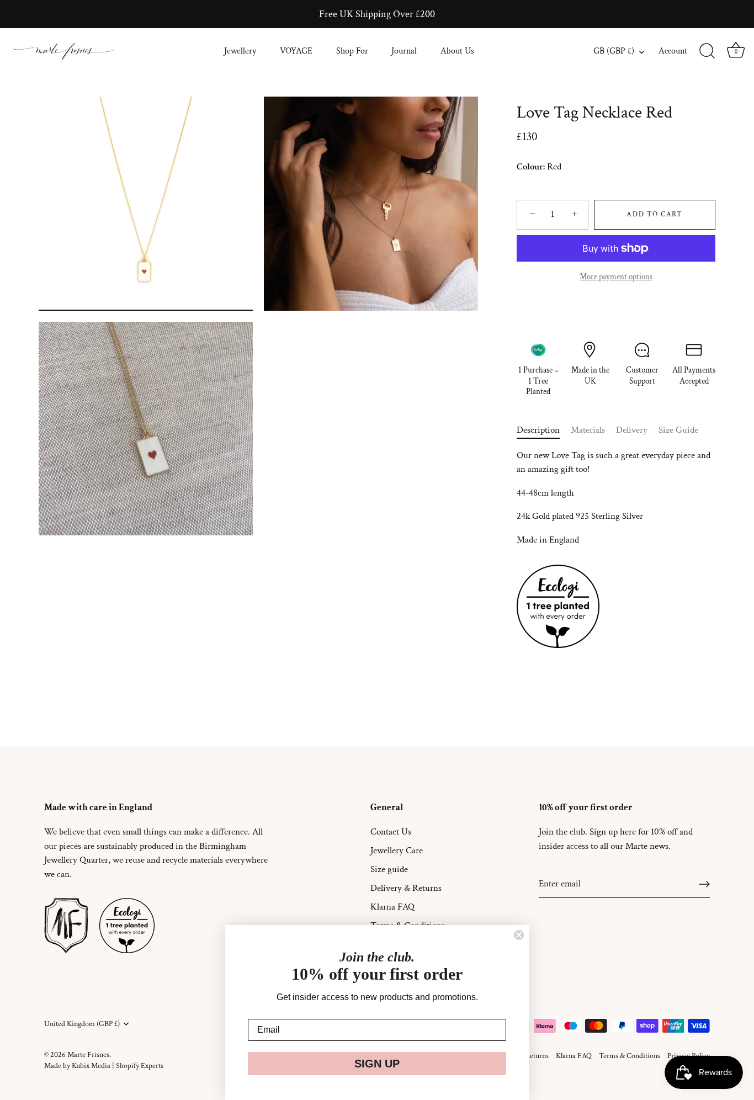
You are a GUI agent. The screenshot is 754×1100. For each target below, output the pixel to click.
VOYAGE (296, 51)
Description (538, 430)
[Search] (707, 51)
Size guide (389, 869)
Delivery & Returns (406, 888)
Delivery (631, 430)
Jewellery (240, 51)
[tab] (544, 430)
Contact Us (390, 832)
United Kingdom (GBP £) (82, 1024)
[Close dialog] (518, 934)
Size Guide (678, 430)
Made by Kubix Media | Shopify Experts (103, 1065)
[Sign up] (704, 884)
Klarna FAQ (392, 907)
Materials (588, 430)
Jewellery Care (396, 850)
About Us (457, 51)
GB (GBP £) (613, 51)
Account (673, 51)
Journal (404, 51)
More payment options (616, 276)
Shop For (352, 51)
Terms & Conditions (629, 1055)
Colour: (531, 166)
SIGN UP (377, 1064)
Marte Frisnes (88, 1054)
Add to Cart (654, 214)
